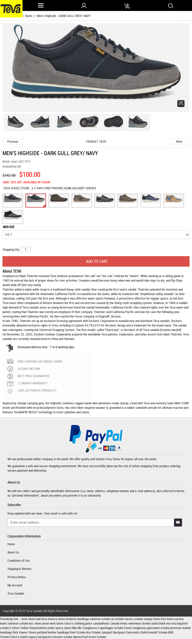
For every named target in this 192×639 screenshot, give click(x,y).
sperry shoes (63, 628)
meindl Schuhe (158, 632)
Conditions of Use (19, 560)
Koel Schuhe (78, 632)
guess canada (93, 623)
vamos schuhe (133, 619)
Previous (12, 141)
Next (179, 141)
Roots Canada (110, 623)
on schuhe (117, 619)
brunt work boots (53, 623)
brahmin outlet (45, 628)
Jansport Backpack (113, 632)
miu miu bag (174, 623)
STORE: (16, 188)
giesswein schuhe (158, 628)
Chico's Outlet (19, 637)
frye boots (167, 619)
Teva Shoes (113, 459)
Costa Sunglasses (135, 628)
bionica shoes (56, 619)
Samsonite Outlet (137, 632)
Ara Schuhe (93, 632)
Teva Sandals (16, 593)
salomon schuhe (100, 619)
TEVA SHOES (11, 188)
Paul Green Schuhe (94, 637)
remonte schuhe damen (67, 637)
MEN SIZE (8, 227)
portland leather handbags (53, 632)
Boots (28, 15)
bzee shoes (29, 619)
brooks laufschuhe (153, 623)
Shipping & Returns (20, 568)
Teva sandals (161, 321)
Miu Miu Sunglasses (84, 628)
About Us (13, 552)
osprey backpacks (39, 637)
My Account (15, 585)
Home (11, 544)
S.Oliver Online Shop (23, 628)
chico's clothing (74, 623)
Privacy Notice (17, 577)
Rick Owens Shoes (24, 632)
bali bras (41, 619)
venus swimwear (130, 623)
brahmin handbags (77, 619)
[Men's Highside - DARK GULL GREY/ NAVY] (14, 123)
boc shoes (35, 623)
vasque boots (152, 619)
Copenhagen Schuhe (110, 628)
